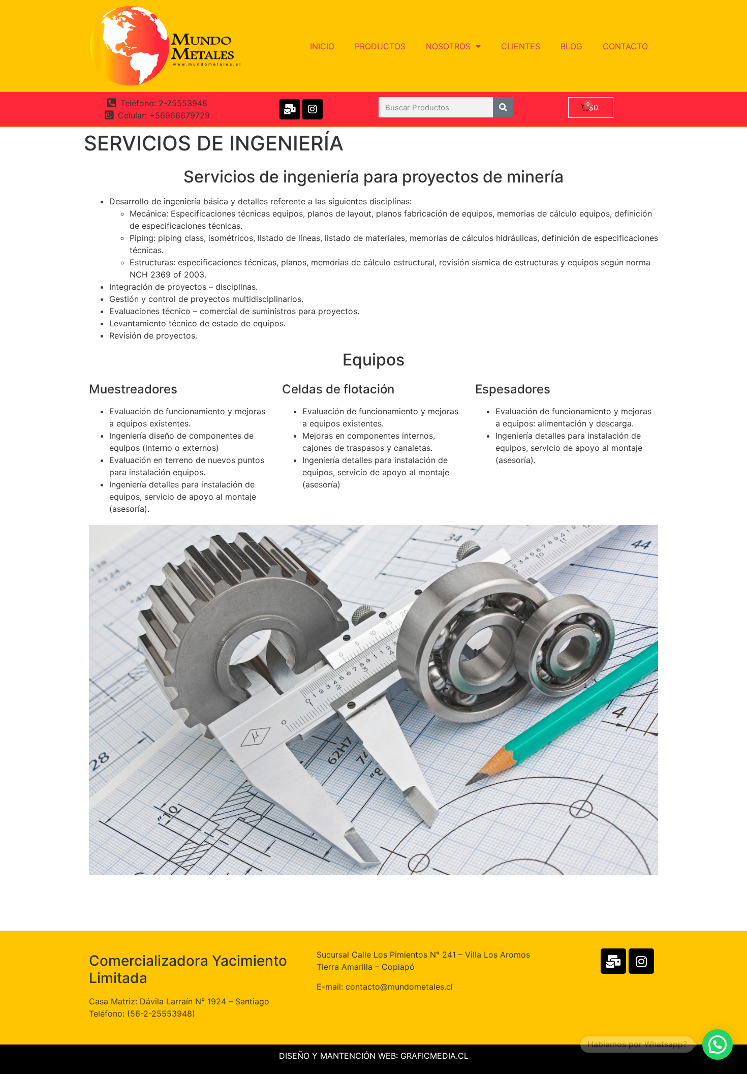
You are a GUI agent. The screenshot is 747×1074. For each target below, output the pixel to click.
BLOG (571, 46)
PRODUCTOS (380, 46)
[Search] (503, 107)
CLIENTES (520, 46)
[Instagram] (312, 109)
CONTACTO (625, 46)
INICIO (322, 46)
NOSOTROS (448, 46)
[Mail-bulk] (289, 109)
